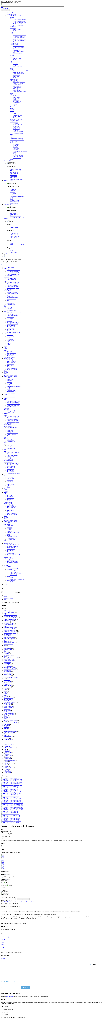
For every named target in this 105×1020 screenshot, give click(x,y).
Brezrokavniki (10, 317)
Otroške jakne (10, 364)
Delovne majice (10, 328)
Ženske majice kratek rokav (13, 272)
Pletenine (12, 136)
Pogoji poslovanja (5, 936)
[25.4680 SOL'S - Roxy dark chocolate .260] (12, 807)
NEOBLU (7, 757)
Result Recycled (9, 763)
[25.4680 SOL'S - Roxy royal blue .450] (11, 790)
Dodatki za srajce (11, 289)
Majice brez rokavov (12, 275)
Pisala (8, 387)
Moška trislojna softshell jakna (29, 901)
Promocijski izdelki (8, 180)
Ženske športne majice (12, 293)
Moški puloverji (10, 303)
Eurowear (7, 746)
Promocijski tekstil (8, 12)
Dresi (8, 300)
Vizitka (2, 944)
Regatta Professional (10, 760)
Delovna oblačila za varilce (13, 332)
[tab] (52, 608)
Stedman (7, 769)
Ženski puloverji (11, 304)
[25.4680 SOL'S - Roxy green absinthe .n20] (12, 803)
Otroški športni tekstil (12, 368)
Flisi (11, 61)
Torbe (12, 111)
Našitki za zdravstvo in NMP (17, 579)
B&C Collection (9, 744)
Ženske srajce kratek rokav (13, 286)
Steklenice (9, 380)
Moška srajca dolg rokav (13, 285)
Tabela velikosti (4, 871)
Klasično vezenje (14, 568)
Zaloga (2, 843)
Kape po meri (10, 558)
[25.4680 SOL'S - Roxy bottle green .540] (11, 778)
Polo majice (13, 26)
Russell (7, 766)
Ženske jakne (10, 319)
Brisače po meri (10, 560)
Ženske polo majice (11, 279)
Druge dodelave (11, 580)
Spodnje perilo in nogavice (16, 138)
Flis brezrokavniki (11, 310)
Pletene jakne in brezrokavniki (14, 312)
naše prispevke (9, 996)
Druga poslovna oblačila (13, 283)
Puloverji (12, 55)
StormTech (8, 771)
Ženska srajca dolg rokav (13, 288)
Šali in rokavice (10, 342)
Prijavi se (25, 987)
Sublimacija (9, 569)
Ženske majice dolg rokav (13, 274)
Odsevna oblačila (11, 325)
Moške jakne (10, 318)
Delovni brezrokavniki (12, 324)
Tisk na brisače (13, 575)
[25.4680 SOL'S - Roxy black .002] (10, 794)
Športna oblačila (14, 43)
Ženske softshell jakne (12, 315)
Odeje (11, 106)
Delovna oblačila (14, 79)
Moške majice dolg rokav (13, 271)
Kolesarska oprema (11, 299)
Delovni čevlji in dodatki (13, 322)
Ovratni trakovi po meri (12, 561)
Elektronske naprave (12, 390)
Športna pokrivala (11, 340)
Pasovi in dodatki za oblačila (17, 140)
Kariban (7, 751)
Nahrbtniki (9, 351)
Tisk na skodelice (14, 572)
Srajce (12, 32)
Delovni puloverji (11, 326)
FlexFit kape (10, 337)
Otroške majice (10, 360)
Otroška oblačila (14, 120)
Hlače (11, 134)
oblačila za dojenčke (12, 369)
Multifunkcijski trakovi (12, 562)
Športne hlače (10, 296)
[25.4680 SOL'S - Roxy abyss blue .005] (11, 798)
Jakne (12, 68)
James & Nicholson (10, 748)
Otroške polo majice (12, 361)
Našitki (11, 159)
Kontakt (3, 947)
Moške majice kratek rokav (13, 270)
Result (6, 761)
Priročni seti (10, 383)
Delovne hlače (10, 330)
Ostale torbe (10, 355)
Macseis (7, 754)
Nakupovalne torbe (11, 353)
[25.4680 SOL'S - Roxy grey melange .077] (11, 782)
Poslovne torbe (10, 354)
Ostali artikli (13, 141)
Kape (11, 93)
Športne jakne (10, 295)
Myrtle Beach (8, 755)
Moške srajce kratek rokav (13, 282)
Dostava (3, 939)
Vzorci (2, 942)
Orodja (8, 389)
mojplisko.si (3, 958)
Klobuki (9, 343)
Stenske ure (9, 384)
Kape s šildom (10, 336)
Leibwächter (8, 752)
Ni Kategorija (7, 610)
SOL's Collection (9, 767)
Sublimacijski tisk (14, 570)
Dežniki (12, 109)
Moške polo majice (11, 278)
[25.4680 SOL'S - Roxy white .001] (10, 811)
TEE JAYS (8, 772)
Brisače (11, 108)
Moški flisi (9, 307)
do (7, 776)
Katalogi (6, 253)
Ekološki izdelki (11, 393)
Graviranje (12, 582)
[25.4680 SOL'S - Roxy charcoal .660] (10, 815)
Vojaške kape (10, 339)
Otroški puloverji (11, 362)
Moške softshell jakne (12, 314)
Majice (12, 17)
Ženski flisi (9, 308)
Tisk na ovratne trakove (15, 573)
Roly (6, 764)
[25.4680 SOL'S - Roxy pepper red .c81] (11, 819)
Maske (11, 137)
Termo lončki (10, 379)
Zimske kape (10, 335)
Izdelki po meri (7, 204)
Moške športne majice (12, 292)
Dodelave (6, 218)
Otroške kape (10, 366)
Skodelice (9, 382)
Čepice (8, 344)
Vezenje (9, 566)
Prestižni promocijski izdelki (13, 386)
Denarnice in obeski (11, 391)
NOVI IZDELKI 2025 (15, 15)
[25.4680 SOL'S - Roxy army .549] (9, 786)
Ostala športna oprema (12, 297)
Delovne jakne (10, 329)
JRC (6, 749)
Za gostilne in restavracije (16, 119)
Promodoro (8, 758)
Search (17, 592)
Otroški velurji (10, 365)
